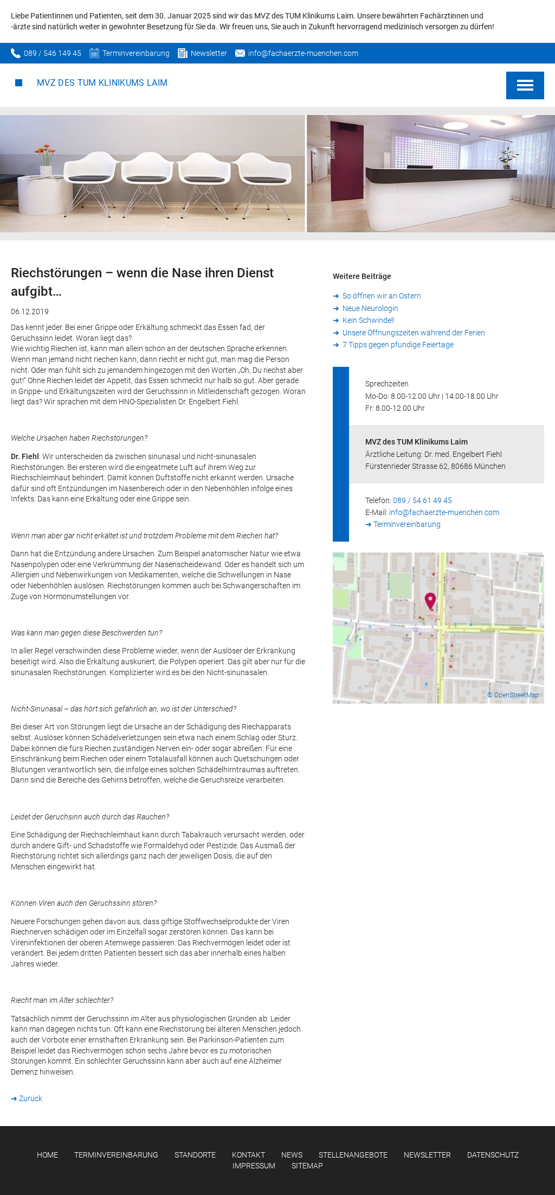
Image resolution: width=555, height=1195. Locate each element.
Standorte (195, 1154)
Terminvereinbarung (136, 53)
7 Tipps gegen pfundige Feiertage (397, 344)
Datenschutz (493, 1154)
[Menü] (525, 85)
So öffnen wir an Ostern (381, 295)
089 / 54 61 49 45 (422, 500)
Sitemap (307, 1165)
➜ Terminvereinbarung (403, 524)
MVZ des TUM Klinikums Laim (102, 83)
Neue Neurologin (369, 308)
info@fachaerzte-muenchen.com (303, 53)
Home (47, 1154)
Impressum (254, 1165)
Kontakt (248, 1154)
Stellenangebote (353, 1154)
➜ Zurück (26, 1098)
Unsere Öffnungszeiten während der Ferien (413, 332)
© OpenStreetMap (513, 695)
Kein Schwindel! (368, 320)
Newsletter (209, 53)
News (291, 1154)
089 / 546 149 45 (52, 53)
